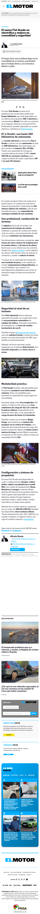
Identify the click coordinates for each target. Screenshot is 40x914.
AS (25, 775)
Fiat (36, 556)
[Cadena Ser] (35, 885)
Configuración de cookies (29, 872)
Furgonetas (30, 554)
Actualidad (5, 26)
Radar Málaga (26, 1)
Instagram (17, 531)
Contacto (29, 874)
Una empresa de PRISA (20, 907)
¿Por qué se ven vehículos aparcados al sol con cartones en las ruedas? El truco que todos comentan (20, 688)
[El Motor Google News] (27, 880)
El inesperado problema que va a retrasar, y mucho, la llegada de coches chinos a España (19, 649)
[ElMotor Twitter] (19, 880)
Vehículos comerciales (28, 556)
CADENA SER (31, 775)
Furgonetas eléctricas (7, 556)
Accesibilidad (22, 874)
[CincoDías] (17, 885)
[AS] (10, 885)
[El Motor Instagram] (21, 879)
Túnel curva (35, 1)
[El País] (5, 885)
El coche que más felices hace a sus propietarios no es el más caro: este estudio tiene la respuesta (28, 836)
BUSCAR (8, 754)
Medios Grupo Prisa (20, 912)
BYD (9, 1)
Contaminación (16, 1)
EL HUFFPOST (14, 775)
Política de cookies (12, 874)
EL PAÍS (21, 775)
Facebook (5, 531)
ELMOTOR (6, 775)
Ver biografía (15, 549)
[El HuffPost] (27, 885)
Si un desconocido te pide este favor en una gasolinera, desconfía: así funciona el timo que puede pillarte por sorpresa (11, 836)
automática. (29, 519)
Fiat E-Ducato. (27, 129)
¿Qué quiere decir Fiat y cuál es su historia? (27, 174)
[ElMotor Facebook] (16, 880)
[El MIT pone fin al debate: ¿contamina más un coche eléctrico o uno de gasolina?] (28, 798)
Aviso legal (6, 872)
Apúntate (9, 735)
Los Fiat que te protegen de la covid (28, 186)
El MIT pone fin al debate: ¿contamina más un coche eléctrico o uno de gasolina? (27, 803)
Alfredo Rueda (17, 44)
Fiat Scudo (23, 554)
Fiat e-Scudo (15, 554)
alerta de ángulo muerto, (25, 332)
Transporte (18, 556)
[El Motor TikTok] (24, 879)
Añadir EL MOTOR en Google (13, 51)
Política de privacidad (16, 872)
